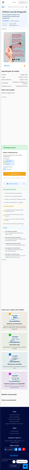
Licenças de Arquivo (14, 414)
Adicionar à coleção (13, 183)
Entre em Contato (14, 433)
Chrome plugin (14, 431)
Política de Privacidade (14, 419)
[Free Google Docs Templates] (3, 7)
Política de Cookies (14, 421)
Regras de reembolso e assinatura (14, 423)
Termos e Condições (14, 417)
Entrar (14, 2)
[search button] (26, 7)
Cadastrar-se (23, 2)
